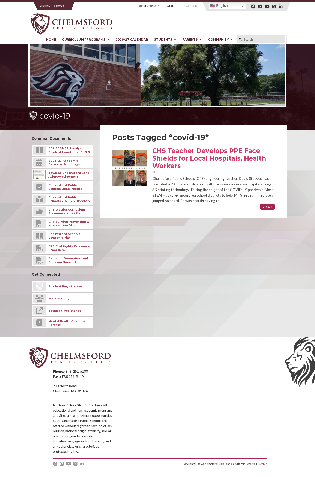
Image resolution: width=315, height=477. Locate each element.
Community (218, 39)
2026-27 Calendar (132, 39)
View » (267, 207)
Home (51, 39)
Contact (191, 6)
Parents (190, 39)
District (45, 5)
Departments (147, 6)
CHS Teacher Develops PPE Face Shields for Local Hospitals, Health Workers (209, 158)
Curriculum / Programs (83, 39)
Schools (59, 5)
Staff (171, 6)
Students (163, 39)
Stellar (263, 463)
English (221, 6)
